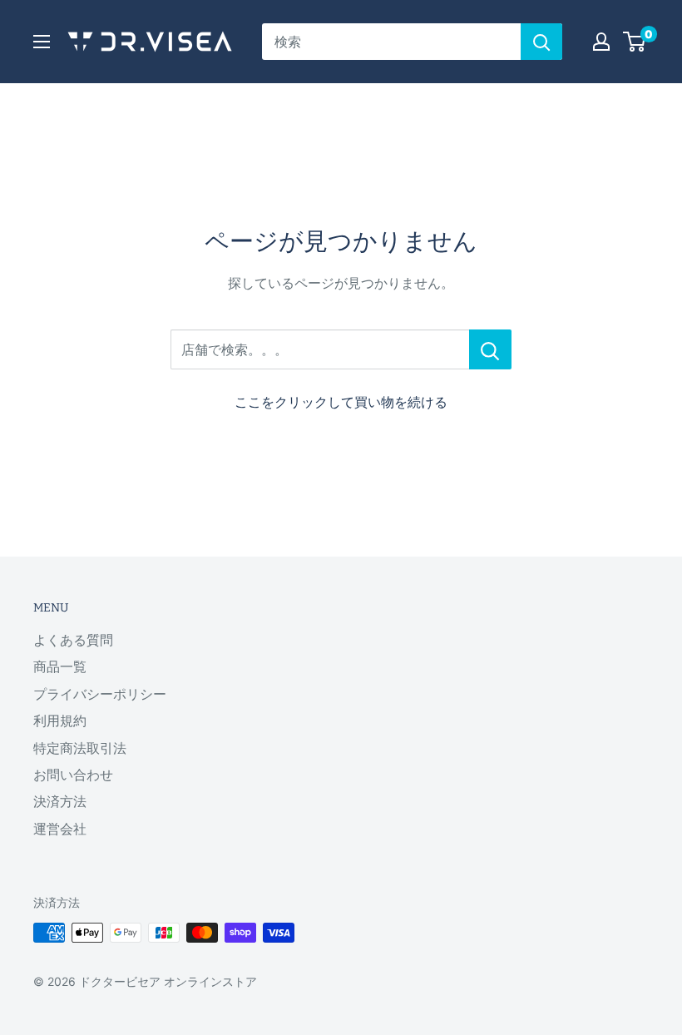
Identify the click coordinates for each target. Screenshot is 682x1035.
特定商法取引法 (79, 748)
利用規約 (59, 720)
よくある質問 (73, 639)
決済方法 (59, 801)
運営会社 (59, 828)
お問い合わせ (73, 774)
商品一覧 (59, 666)
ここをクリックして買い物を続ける (341, 402)
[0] (635, 42)
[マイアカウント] (601, 41)
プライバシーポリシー (99, 694)
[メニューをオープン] (41, 41)
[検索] (541, 41)
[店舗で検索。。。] (490, 349)
